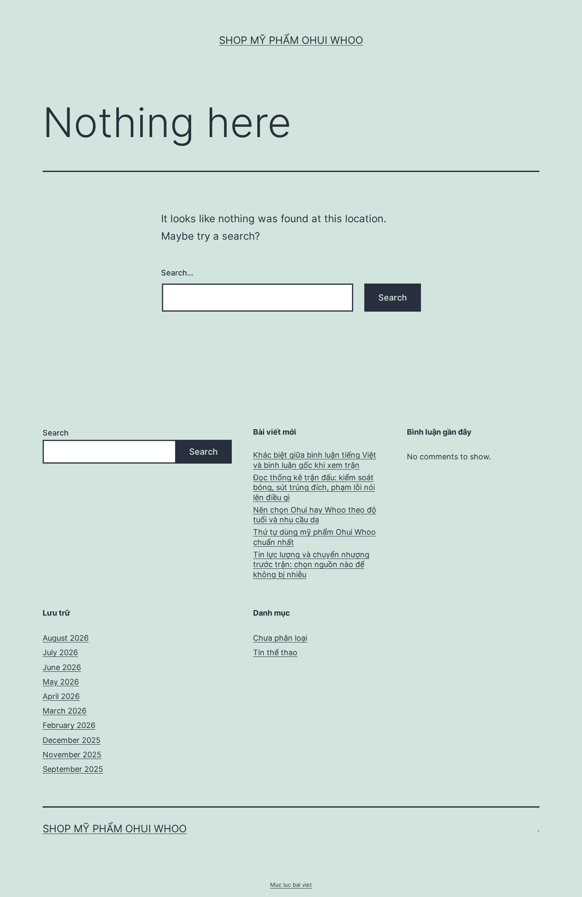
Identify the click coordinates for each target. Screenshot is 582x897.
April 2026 (61, 696)
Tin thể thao (275, 652)
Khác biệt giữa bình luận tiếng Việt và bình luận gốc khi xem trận (314, 459)
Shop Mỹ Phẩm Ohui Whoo (291, 40)
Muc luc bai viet (291, 884)
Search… (177, 272)
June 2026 (62, 667)
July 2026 (60, 652)
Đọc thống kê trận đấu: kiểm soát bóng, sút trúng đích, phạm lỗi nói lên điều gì (314, 487)
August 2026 (66, 637)
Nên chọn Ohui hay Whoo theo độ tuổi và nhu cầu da (314, 514)
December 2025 (72, 740)
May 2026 (61, 681)
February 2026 (69, 725)
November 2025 (72, 754)
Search (56, 432)
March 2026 (64, 710)
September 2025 (73, 769)
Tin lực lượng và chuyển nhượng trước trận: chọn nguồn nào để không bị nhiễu (311, 564)
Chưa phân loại (280, 637)
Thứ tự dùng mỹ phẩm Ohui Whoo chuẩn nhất (314, 536)
